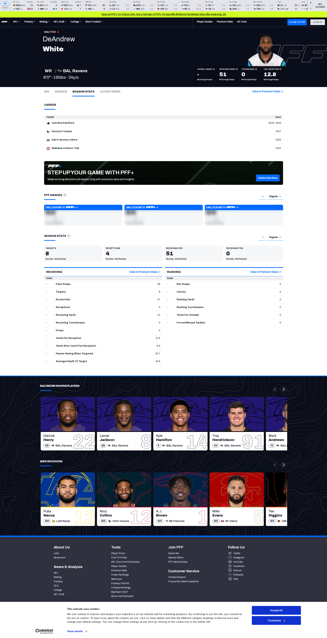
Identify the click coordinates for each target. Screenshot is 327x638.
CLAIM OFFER (297, 22)
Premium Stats (119, 570)
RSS (235, 579)
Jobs (56, 553)
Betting (57, 577)
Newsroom (59, 557)
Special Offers (175, 557)
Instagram (238, 557)
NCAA (5, 8)
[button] (267, 178)
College (58, 590)
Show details (75, 631)
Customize (274, 620)
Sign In (317, 22)
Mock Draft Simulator (122, 596)
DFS (56, 585)
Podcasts (238, 574)
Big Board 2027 (119, 592)
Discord (237, 570)
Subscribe (173, 553)
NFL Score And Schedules (125, 562)
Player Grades (119, 566)
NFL (5, 3)
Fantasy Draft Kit (120, 583)
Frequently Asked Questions (183, 581)
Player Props (118, 553)
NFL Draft (59, 594)
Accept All (276, 610)
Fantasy (58, 581)
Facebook (238, 566)
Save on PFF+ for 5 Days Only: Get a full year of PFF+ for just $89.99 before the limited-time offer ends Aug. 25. (163, 14)
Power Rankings (120, 574)
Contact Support (177, 577)
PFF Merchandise (177, 562)
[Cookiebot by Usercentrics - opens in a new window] (44, 631)
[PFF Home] (4, 22)
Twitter (236, 553)
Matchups (116, 579)
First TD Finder (119, 557)
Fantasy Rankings (121, 587)
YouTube (238, 562)
